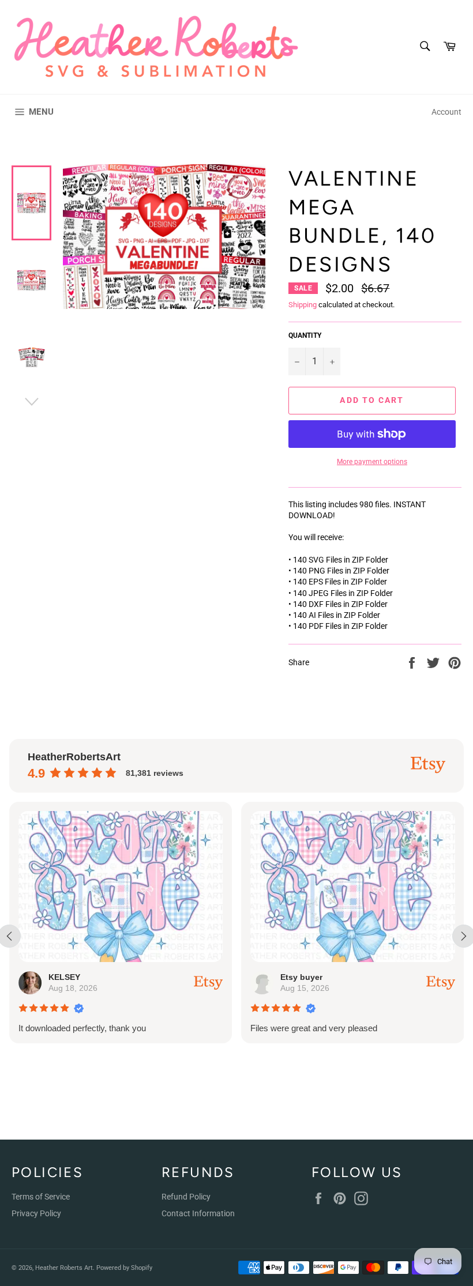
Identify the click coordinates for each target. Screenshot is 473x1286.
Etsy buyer (301, 977)
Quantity (304, 335)
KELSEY (64, 977)
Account (446, 111)
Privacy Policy (36, 1213)
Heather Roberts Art (64, 1268)
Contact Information (198, 1213)
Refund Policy (186, 1196)
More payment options (372, 462)
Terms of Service (41, 1196)
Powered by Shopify (124, 1268)
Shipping (302, 304)
